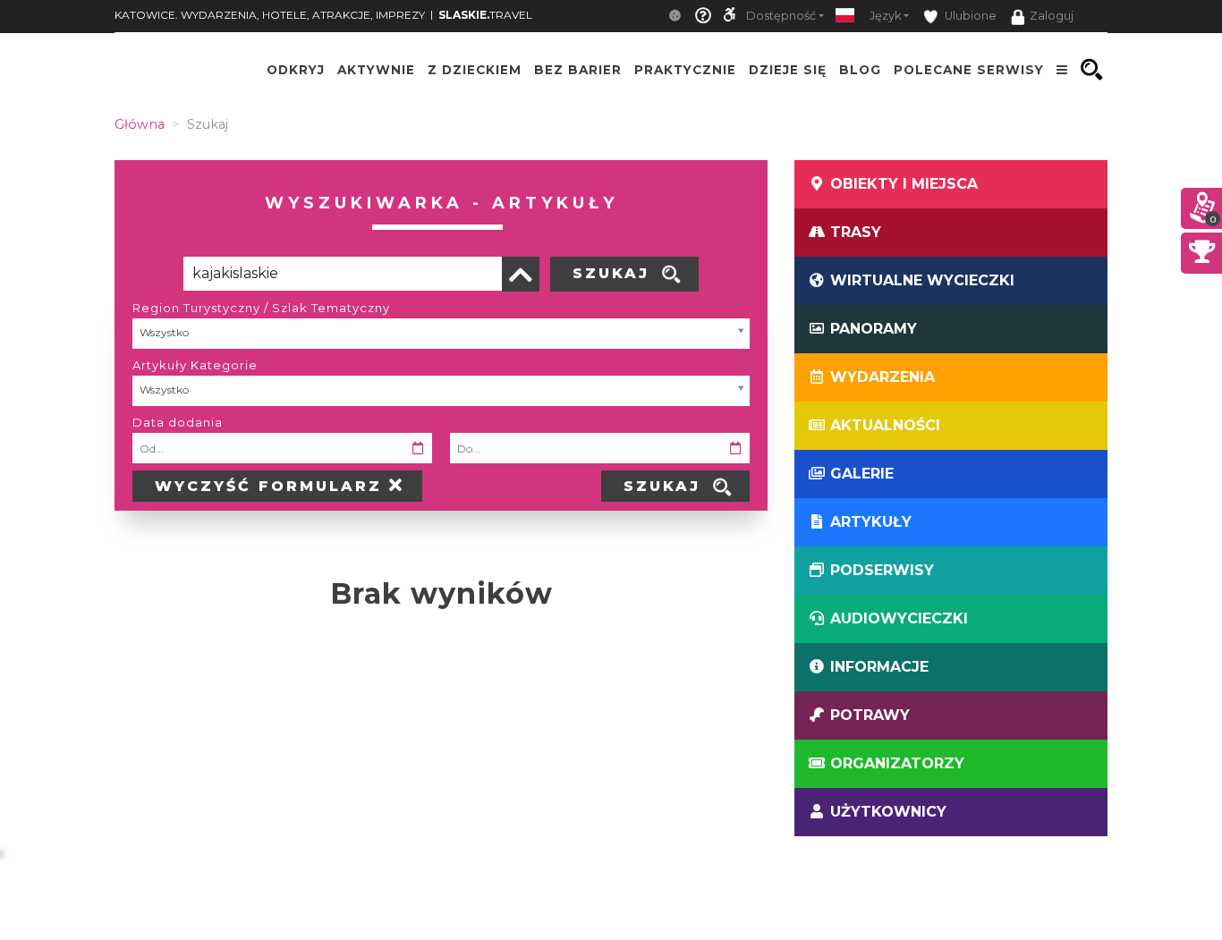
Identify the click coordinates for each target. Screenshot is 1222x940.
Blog (860, 70)
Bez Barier (578, 70)
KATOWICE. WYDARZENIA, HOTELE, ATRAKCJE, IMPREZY (270, 14)
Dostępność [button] (781, 15)
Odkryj (296, 70)
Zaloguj (1051, 15)
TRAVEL (485, 14)
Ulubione (969, 15)
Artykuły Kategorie (195, 365)
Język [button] (885, 15)
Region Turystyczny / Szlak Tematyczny (261, 308)
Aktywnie (376, 70)
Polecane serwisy (969, 70)
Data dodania (177, 422)
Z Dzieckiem (475, 70)
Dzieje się (788, 70)
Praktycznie (685, 70)
